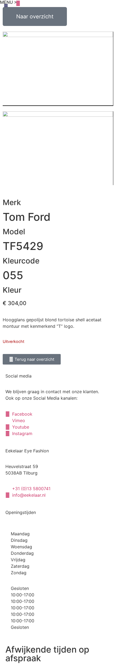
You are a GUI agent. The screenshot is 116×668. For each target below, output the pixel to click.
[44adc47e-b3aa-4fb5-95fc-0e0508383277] (58, 148)
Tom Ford (26, 216)
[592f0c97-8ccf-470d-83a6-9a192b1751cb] (58, 69)
